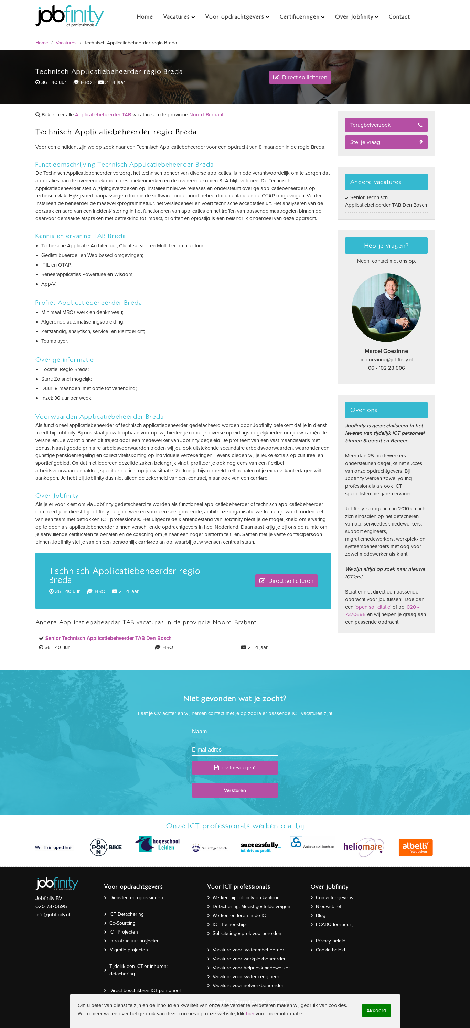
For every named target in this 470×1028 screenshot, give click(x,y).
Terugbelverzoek (370, 125)
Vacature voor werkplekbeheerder (249, 959)
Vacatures (66, 43)
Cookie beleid (330, 950)
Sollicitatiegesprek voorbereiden (247, 933)
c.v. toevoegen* (239, 768)
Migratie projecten (128, 950)
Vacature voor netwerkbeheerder (248, 986)
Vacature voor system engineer (246, 977)
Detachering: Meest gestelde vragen (251, 907)
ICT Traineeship (229, 924)
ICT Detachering (126, 914)
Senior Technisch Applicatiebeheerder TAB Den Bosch (386, 201)
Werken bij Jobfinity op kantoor (246, 898)
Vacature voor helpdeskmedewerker (251, 968)
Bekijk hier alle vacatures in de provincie (131, 115)
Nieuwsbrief (328, 907)
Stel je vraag (365, 142)
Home (41, 43)
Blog (320, 915)
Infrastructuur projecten (134, 941)
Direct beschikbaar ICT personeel (145, 990)
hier (250, 1013)
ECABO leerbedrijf (335, 924)
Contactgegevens (334, 898)
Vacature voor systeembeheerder (248, 950)
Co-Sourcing (122, 923)
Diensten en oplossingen (136, 898)
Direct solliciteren (304, 77)
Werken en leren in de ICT (240, 915)
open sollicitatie (373, 607)
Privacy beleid (330, 941)
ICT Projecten (123, 932)
